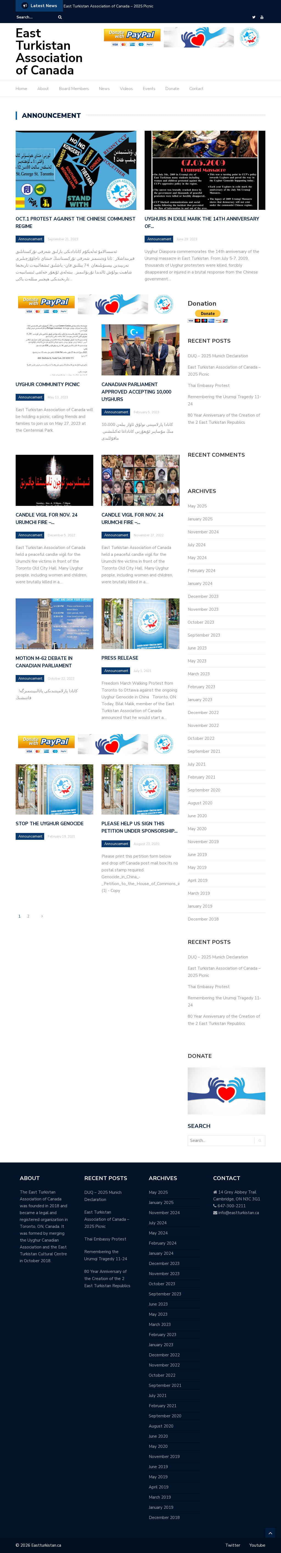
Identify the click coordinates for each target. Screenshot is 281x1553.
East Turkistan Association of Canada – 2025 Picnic (108, 6)
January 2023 (200, 699)
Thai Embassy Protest (209, 385)
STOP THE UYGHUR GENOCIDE (50, 824)
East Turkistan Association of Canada (49, 52)
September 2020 (204, 790)
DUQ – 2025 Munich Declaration (218, 356)
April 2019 (197, 880)
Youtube (257, 1545)
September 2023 (204, 635)
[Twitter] (253, 17)
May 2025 (197, 506)
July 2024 (197, 545)
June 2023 (197, 648)
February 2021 (201, 777)
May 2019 (197, 867)
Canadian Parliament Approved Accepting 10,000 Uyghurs (136, 392)
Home (21, 88)
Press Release (120, 658)
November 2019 (203, 841)
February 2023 (201, 687)
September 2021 (204, 751)
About (43, 88)
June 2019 (197, 854)
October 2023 (201, 622)
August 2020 (200, 803)
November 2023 (203, 609)
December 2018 (203, 919)
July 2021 (197, 764)
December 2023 (203, 596)
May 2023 (197, 661)
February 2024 (201, 570)
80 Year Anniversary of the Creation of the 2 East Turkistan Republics (107, 1279)
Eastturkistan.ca (46, 1545)
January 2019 (200, 906)
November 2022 (203, 725)
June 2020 (197, 816)
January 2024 (200, 583)
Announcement (30, 239)
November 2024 (203, 532)
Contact (196, 88)
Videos (126, 88)
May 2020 (197, 829)
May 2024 (197, 558)
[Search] (60, 17)
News (104, 88)
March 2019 (199, 893)
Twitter (232, 1545)
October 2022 (201, 738)
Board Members (74, 88)
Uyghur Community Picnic (48, 384)
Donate (172, 88)
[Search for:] (33, 17)
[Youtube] (261, 17)
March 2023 (199, 674)
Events (149, 88)
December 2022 (203, 712)
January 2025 (200, 519)
